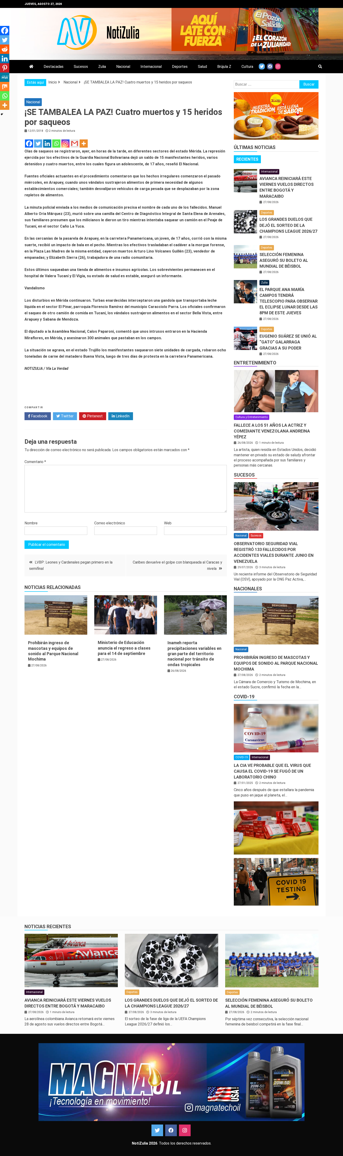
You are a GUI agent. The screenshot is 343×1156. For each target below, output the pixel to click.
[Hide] (2, 114)
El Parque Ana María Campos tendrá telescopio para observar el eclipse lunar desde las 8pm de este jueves (288, 301)
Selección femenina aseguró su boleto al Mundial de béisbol (283, 260)
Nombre (31, 523)
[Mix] (4, 86)
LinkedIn (122, 416)
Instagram (185, 1130)
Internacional (151, 66)
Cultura (247, 66)
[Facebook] (29, 143)
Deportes (180, 66)
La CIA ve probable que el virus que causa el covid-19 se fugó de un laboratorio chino (272, 771)
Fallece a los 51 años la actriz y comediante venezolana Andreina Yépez (272, 431)
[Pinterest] (4, 68)
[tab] (247, 159)
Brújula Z (224, 66)
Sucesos (81, 66)
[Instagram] (65, 143)
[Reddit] (4, 49)
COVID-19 (244, 696)
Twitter (67, 416)
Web (168, 523)
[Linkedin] (47, 143)
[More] (84, 143)
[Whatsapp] (56, 143)
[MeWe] (4, 77)
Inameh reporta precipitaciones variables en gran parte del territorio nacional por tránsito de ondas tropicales (194, 653)
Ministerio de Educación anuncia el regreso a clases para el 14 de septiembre (124, 648)
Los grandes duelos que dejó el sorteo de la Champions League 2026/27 (288, 225)
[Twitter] (38, 143)
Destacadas (53, 66)
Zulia (102, 66)
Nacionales (248, 589)
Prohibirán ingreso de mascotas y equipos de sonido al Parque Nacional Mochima (276, 663)
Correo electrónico (109, 523)
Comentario (35, 462)
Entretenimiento (255, 363)
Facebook (38, 416)
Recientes (247, 159)
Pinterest (94, 416)
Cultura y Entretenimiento (251, 417)
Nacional (123, 66)
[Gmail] (74, 143)
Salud (202, 66)
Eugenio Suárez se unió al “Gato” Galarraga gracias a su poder (288, 342)
